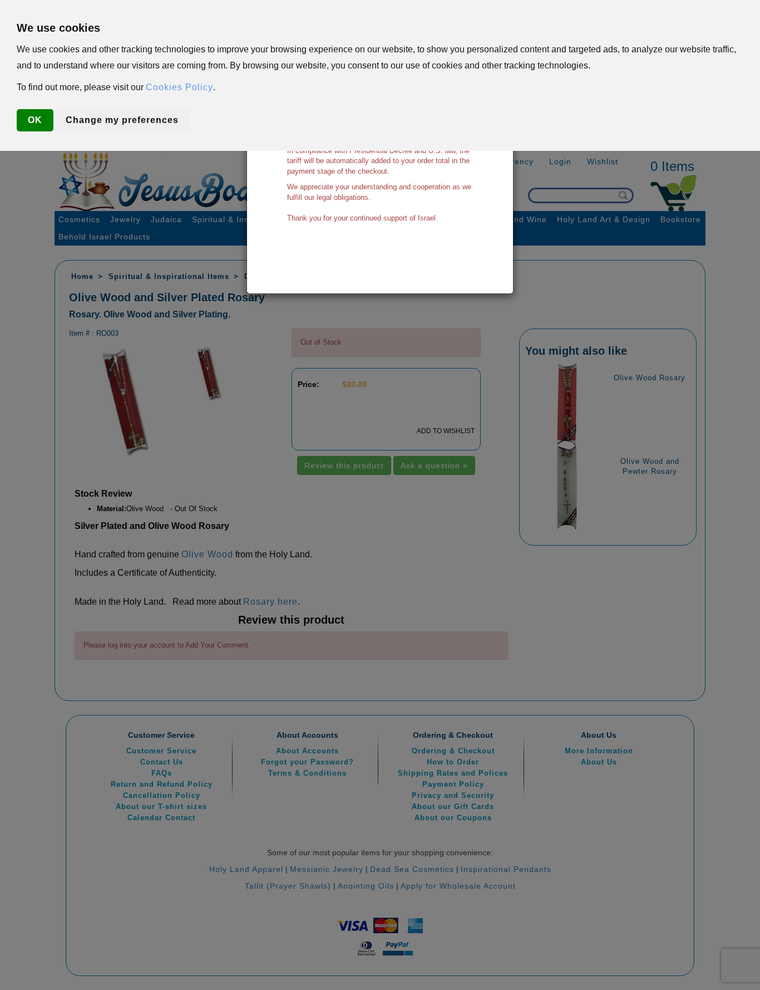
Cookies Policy (179, 87)
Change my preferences (122, 120)
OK (35, 120)
